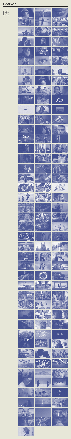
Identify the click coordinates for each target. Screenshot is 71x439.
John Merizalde (6, 14)
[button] (26, 12)
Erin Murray (5, 11)
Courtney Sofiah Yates (7, 10)
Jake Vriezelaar (6, 12)
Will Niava (5, 21)
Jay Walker (5, 13)
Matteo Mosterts (6, 15)
